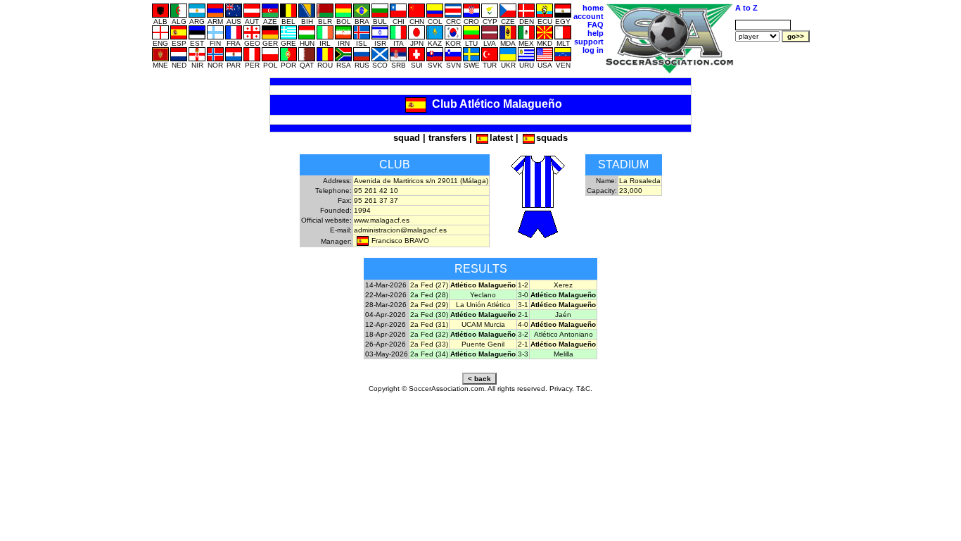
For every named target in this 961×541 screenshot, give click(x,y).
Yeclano (483, 295)
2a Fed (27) (429, 285)
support (589, 41)
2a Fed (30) (429, 314)
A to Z (746, 8)
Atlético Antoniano (563, 334)
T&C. (584, 388)
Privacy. (561, 388)
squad (406, 137)
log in (593, 50)
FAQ (595, 24)
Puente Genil (483, 344)
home (593, 8)
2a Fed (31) (429, 324)
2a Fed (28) (429, 295)
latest (501, 137)
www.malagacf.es (381, 220)
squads (552, 137)
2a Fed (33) (429, 344)
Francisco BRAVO (400, 240)
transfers (447, 137)
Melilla (563, 354)
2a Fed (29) (429, 305)
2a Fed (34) (429, 354)
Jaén (563, 314)
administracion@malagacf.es (400, 230)
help (595, 33)
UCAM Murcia (483, 324)
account (588, 16)
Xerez (563, 285)
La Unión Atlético (483, 305)
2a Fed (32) (429, 334)
